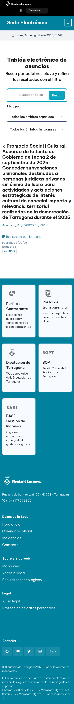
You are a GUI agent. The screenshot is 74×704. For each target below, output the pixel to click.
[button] (23, 10)
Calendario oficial (17, 531)
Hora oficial (11, 524)
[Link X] (29, 651)
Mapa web (11, 566)
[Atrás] (4, 146)
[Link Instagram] (40, 651)
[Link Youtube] (18, 651)
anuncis (9, 251)
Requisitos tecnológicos (22, 580)
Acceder (9, 641)
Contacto (10, 545)
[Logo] (22, 481)
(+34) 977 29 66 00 (18, 500)
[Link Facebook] (7, 651)
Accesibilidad (13, 573)
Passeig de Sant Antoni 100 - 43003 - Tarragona (35, 494)
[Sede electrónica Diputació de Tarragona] (18, 4)
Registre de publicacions (23, 237)
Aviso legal (11, 601)
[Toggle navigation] (68, 22)
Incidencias (11, 538)
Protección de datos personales (28, 608)
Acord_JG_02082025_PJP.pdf (28, 225)
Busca (56, 95)
